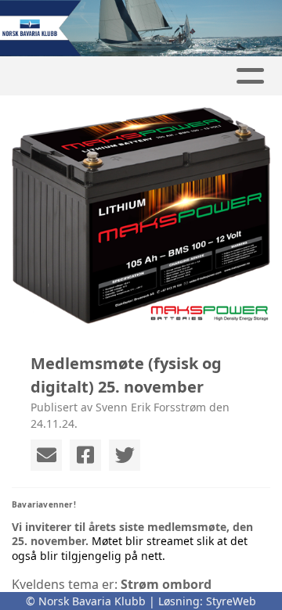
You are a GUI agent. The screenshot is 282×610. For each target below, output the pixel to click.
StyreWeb (231, 601)
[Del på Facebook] (85, 455)
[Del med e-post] (46, 455)
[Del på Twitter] (124, 455)
